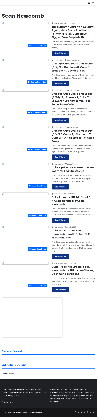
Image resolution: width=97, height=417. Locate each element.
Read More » (60, 53)
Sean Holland (59, 60)
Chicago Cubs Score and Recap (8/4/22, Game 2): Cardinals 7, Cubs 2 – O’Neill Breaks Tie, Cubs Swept (73, 136)
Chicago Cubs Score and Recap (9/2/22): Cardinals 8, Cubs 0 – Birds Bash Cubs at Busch (72, 67)
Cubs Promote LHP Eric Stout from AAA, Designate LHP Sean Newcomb (73, 201)
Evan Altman (58, 23)
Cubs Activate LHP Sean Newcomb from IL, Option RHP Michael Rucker (71, 234)
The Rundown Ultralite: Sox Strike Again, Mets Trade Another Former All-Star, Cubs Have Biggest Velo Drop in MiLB (73, 32)
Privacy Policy (8, 402)
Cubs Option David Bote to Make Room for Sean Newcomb (73, 169)
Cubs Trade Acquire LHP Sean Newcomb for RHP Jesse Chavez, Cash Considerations (73, 270)
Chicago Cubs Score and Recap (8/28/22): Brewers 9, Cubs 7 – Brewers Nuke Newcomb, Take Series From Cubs (72, 99)
